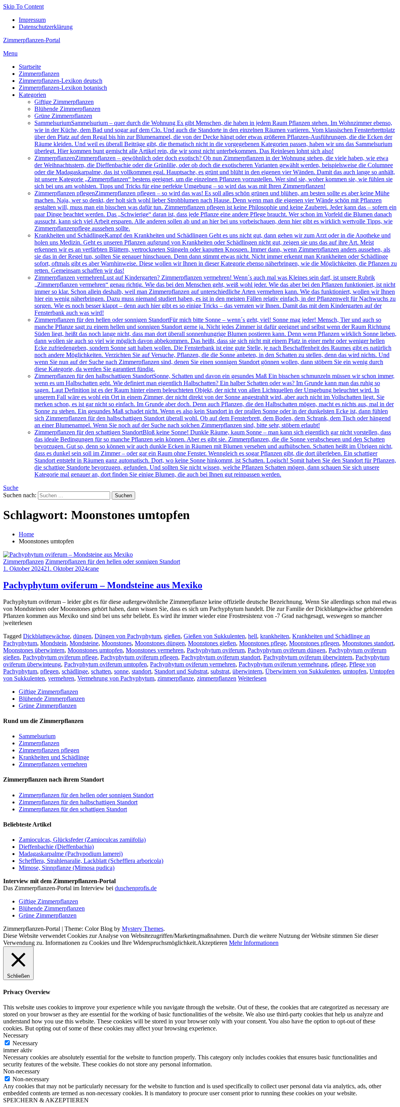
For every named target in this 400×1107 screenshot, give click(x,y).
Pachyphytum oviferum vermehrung (283, 664)
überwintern (247, 671)
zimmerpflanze (175, 678)
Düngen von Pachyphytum (128, 636)
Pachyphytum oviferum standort (220, 657)
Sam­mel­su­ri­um (214, 137)
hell (252, 636)
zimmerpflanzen (216, 678)
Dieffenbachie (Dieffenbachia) (56, 846)
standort (141, 671)
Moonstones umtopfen (95, 650)
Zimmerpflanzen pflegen (215, 211)
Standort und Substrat (180, 671)
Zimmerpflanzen (39, 73)
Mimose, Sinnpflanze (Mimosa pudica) (66, 867)
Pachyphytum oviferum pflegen (139, 657)
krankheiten (274, 636)
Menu (10, 53)
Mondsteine (84, 643)
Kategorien (32, 94)
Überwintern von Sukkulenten (302, 671)
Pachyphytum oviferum (216, 650)
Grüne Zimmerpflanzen (63, 115)
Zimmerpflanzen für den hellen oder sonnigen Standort (215, 344)
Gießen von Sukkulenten (214, 636)
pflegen (49, 671)
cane (93, 568)
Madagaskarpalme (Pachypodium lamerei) (71, 853)
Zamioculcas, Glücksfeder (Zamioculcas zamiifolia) (82, 839)
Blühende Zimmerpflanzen (67, 108)
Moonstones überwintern (33, 650)
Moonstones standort (367, 643)
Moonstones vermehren (155, 650)
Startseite (30, 66)
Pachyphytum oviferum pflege (60, 657)
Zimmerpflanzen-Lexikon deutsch (60, 80)
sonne (121, 671)
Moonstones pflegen (314, 643)
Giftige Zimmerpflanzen (64, 101)
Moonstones (117, 643)
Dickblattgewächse (46, 636)
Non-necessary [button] (21, 1071)
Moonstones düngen (160, 643)
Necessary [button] (16, 1035)
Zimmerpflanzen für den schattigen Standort (215, 453)
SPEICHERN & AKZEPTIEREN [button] (46, 1100)
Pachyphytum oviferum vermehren (193, 664)
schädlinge (75, 671)
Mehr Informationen (254, 942)
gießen (172, 636)
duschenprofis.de (136, 888)
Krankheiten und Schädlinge (215, 253)
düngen (82, 636)
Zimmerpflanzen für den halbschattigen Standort (214, 401)
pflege (338, 664)
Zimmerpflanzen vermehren (215, 295)
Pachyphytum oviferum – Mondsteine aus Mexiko (102, 585)
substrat (220, 671)
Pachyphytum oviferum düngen (286, 650)
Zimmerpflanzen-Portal (31, 40)
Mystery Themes (142, 928)
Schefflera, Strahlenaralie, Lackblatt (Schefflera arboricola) (91, 860)
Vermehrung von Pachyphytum (115, 678)
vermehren (61, 678)
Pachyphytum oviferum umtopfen (105, 664)
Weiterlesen (252, 678)
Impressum (32, 19)
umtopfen (354, 671)
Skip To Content (23, 6)
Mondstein (53, 643)
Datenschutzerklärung (46, 26)
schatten (101, 671)
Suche (10, 487)
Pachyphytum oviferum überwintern (307, 657)
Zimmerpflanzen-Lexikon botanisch (63, 87)
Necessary (25, 1043)
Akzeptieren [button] (212, 942)
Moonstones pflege (262, 643)
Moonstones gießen (212, 643)
